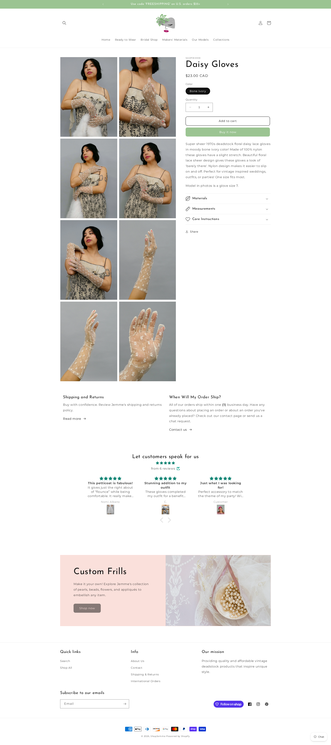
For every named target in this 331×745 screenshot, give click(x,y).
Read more (72, 419)
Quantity (191, 99)
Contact (136, 667)
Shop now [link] (87, 608)
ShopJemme (158, 736)
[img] (165, 463)
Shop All (66, 667)
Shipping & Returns (145, 674)
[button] (64, 23)
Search (65, 661)
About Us (137, 661)
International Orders (145, 681)
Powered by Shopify (178, 736)
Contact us (178, 429)
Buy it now (227, 132)
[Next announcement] (228, 4)
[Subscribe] (124, 703)
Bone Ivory (198, 91)
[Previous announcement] (103, 4)
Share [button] (194, 231)
